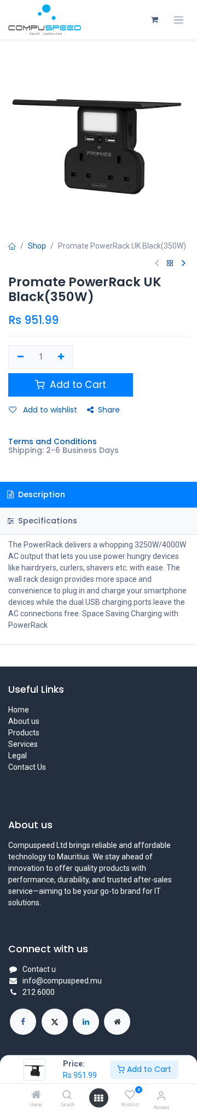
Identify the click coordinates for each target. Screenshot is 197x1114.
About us (23, 721)
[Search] (67, 1095)
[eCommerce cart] (154, 20)
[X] (55, 1022)
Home (18, 709)
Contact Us (27, 767)
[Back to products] (170, 263)
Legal (17, 755)
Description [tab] (40, 494)
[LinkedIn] (86, 1022)
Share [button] (109, 409)
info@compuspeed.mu (62, 980)
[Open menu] (98, 1098)
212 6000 (38, 992)
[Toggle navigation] (179, 20)
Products (23, 732)
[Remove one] (20, 357)
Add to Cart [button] (76, 384)
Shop (37, 245)
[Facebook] (23, 1022)
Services (23, 744)
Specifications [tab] (46, 520)
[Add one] (61, 357)
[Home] (36, 1095)
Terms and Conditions (52, 441)
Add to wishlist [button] (49, 409)
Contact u (39, 969)
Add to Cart (148, 1069)
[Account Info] (161, 1095)
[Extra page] (117, 1022)
